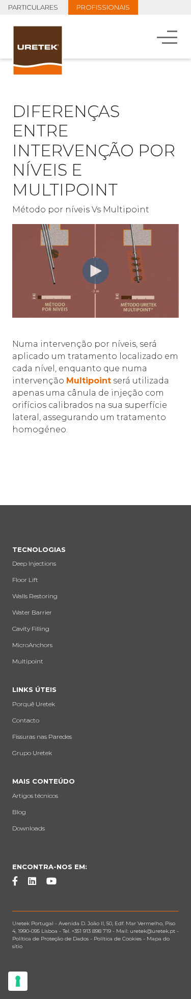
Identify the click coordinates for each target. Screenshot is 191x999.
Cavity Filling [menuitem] (30, 628)
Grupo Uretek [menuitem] (32, 753)
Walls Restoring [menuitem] (35, 596)
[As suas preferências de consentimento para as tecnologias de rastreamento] (18, 981)
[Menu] (168, 36)
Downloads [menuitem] (28, 828)
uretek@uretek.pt (153, 931)
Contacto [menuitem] (25, 720)
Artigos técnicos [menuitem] (35, 795)
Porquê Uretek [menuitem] (33, 704)
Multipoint (88, 380)
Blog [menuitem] (19, 812)
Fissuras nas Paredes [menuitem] (42, 736)
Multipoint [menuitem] (27, 661)
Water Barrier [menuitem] (32, 612)
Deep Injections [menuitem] (34, 563)
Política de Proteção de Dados (50, 938)
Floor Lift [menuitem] (25, 580)
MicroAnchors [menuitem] (32, 645)
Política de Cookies (118, 938)
